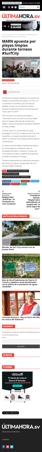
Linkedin (35, 181)
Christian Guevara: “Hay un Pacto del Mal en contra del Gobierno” (21, 318)
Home (4, 35)
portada (14, 35)
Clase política (22, 35)
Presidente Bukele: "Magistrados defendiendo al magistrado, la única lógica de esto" (33, 201)
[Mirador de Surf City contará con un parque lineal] (21, 233)
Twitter (16, 181)
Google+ (26, 181)
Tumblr (6, 184)
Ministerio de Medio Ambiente (18, 171)
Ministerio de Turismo (10, 174)
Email (4, 337)
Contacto (5, 439)
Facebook (7, 181)
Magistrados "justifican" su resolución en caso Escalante (9, 199)
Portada (9, 35)
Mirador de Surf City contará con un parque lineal (18, 248)
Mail (24, 184)
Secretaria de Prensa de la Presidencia (16, 177)
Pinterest (16, 184)
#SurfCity (15, 133)
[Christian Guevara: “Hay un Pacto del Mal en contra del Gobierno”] (21, 303)
